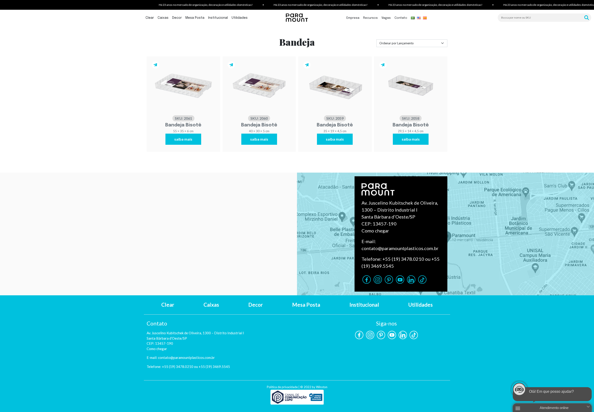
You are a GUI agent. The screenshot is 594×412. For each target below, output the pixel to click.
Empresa (352, 17)
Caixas (163, 17)
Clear (149, 17)
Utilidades (240, 17)
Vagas (386, 17)
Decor (177, 17)
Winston (321, 387)
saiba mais (183, 139)
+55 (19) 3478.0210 (403, 259)
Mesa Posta (194, 17)
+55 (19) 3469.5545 (214, 366)
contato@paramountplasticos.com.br (400, 248)
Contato (400, 17)
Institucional (218, 17)
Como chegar (375, 230)
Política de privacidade (282, 387)
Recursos (370, 17)
